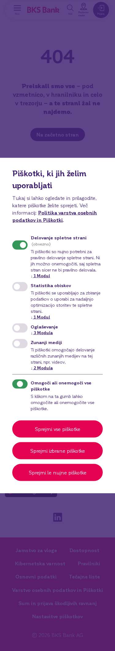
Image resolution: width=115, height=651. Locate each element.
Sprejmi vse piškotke (57, 429)
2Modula (42, 367)
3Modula (42, 332)
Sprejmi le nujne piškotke (57, 472)
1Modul (40, 275)
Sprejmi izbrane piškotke (57, 451)
